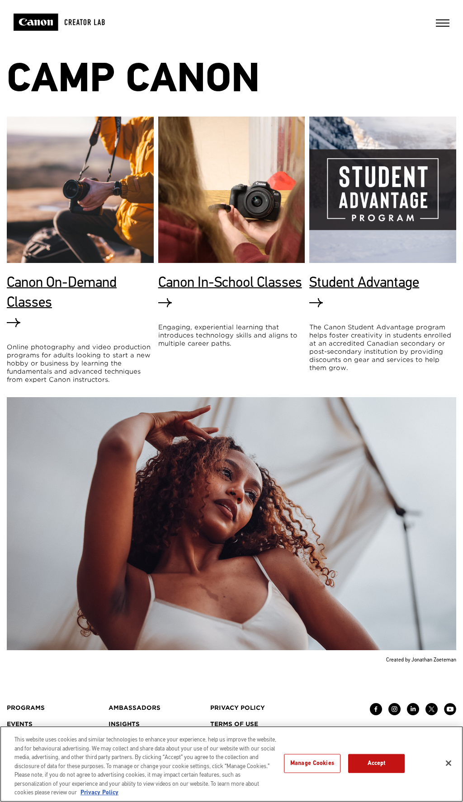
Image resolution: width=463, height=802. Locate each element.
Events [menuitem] (20, 724)
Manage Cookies (312, 763)
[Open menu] (442, 26)
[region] (231, 764)
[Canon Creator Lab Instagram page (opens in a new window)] (394, 713)
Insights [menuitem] (124, 724)
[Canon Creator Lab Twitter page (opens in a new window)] (431, 713)
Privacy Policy (99, 792)
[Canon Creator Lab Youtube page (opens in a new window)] (450, 713)
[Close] (448, 763)
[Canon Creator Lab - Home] (71, 22)
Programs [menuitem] (26, 707)
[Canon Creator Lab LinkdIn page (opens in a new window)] (413, 713)
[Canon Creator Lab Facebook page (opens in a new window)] (376, 713)
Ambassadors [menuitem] (135, 707)
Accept (377, 763)
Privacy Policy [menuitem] (237, 707)
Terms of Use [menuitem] (234, 724)
